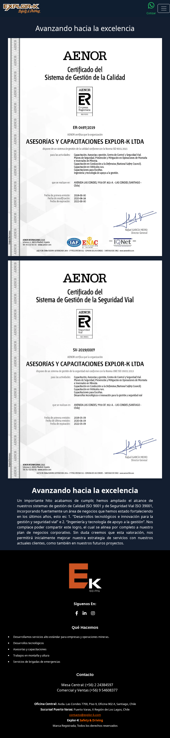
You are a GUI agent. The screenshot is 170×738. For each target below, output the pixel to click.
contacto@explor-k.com (85, 715)
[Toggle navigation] (164, 8)
